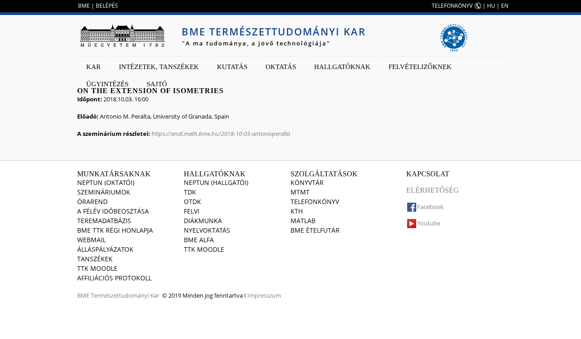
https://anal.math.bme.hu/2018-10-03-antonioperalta (221, 134)
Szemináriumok (103, 192)
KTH (296, 211)
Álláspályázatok (105, 249)
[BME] (122, 35)
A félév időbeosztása (113, 211)
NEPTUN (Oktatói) (105, 182)
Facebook (430, 207)
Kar (93, 66)
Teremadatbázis (104, 220)
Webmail (91, 239)
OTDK (192, 201)
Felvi (191, 211)
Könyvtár (307, 182)
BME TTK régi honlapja (115, 230)
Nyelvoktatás (207, 230)
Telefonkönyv (314, 201)
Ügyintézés (107, 84)
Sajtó (157, 84)
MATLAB (302, 220)
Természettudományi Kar (125, 295)
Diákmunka (203, 220)
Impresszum (264, 295)
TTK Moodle (97, 268)
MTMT (300, 192)
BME (84, 6)
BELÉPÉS (107, 6)
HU (491, 6)
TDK (190, 192)
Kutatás (232, 66)
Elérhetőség (432, 190)
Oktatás (281, 66)
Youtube (428, 223)
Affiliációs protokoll (114, 278)
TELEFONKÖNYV (452, 6)
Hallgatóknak (342, 66)
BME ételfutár (315, 230)
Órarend (92, 201)
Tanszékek (95, 258)
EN (504, 6)
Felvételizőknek (420, 66)
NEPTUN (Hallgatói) (216, 182)
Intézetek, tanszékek (159, 66)
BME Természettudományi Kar (274, 31)
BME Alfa (199, 239)
